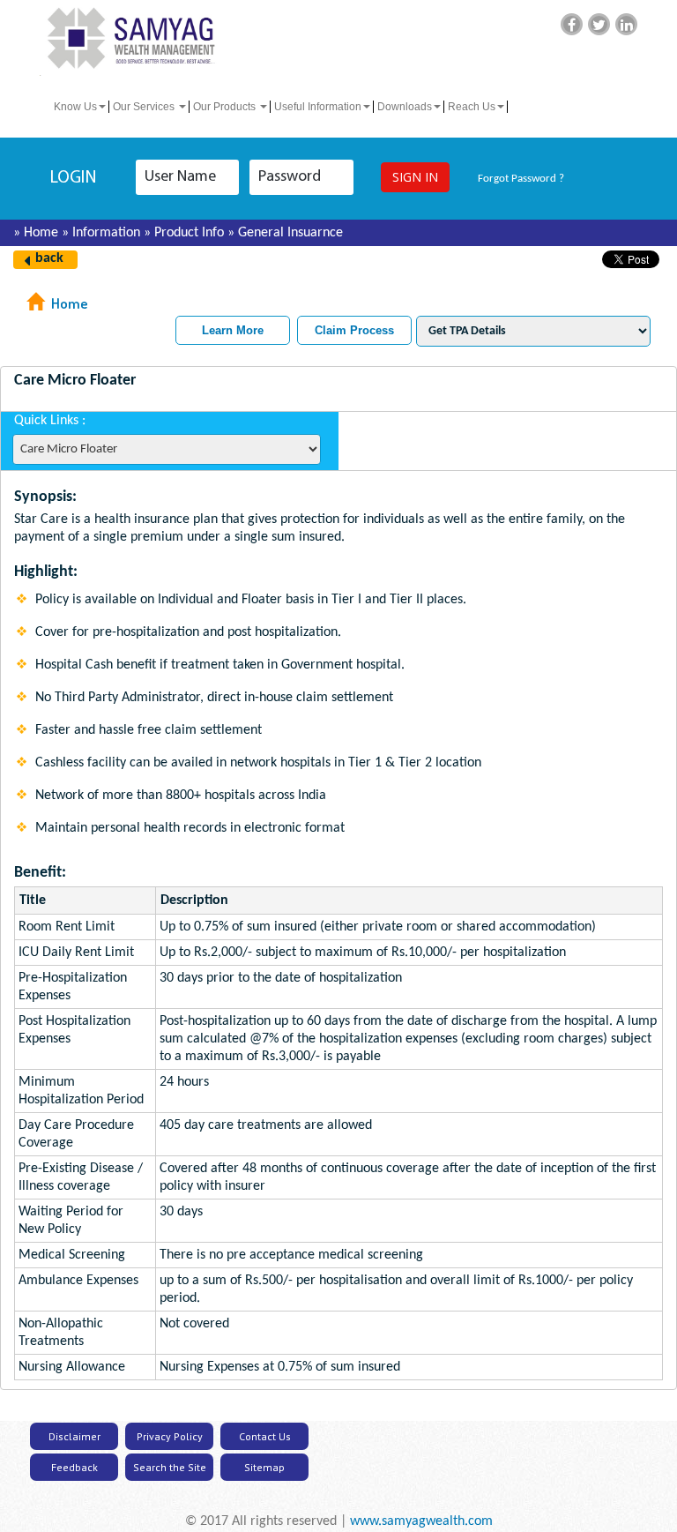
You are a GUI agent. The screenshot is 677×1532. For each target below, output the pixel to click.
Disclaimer (74, 1436)
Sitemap (264, 1467)
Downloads (404, 107)
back (49, 258)
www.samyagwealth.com (421, 1521)
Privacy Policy (170, 1436)
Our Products (225, 107)
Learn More (233, 330)
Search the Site (169, 1467)
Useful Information (317, 107)
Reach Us (471, 107)
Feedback (74, 1467)
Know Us (75, 107)
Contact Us (265, 1436)
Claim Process (354, 330)
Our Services (145, 107)
